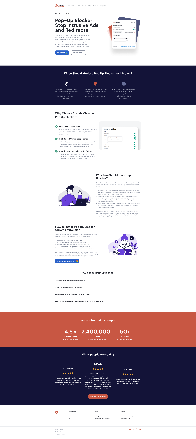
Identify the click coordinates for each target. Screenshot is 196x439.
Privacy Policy (98, 416)
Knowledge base (125, 418)
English (102, 5)
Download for (61, 52)
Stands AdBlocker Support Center (129, 416)
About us (71, 416)
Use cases (81, 5)
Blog (89, 5)
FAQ (122, 421)
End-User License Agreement (102, 418)
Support (95, 5)
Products (71, 5)
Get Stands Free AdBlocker (98, 396)
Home (60, 14)
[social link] (130, 429)
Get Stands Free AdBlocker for (66, 261)
